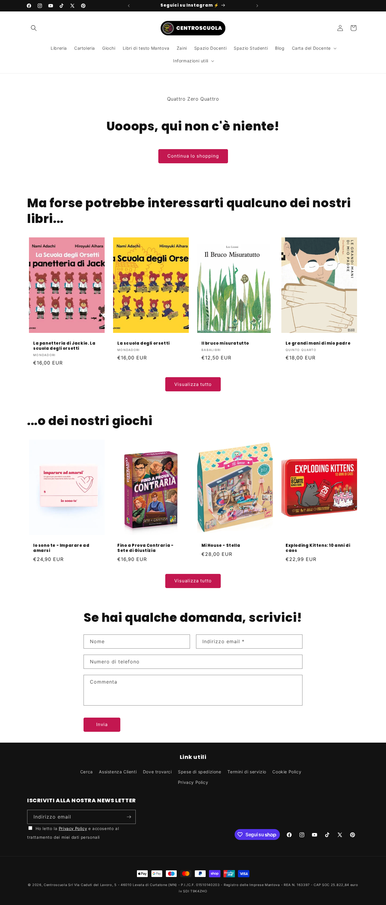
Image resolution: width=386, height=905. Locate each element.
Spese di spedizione (199, 771)
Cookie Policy (286, 771)
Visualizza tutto (193, 384)
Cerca (86, 771)
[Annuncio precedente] (128, 5)
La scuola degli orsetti (143, 343)
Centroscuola (55, 885)
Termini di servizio (246, 771)
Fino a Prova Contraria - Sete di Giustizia (145, 548)
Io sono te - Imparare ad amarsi (61, 548)
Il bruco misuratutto (225, 343)
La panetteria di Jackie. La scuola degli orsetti (64, 346)
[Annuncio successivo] (257, 5)
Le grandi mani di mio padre (318, 343)
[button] (33, 28)
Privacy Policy (193, 782)
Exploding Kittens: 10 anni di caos (318, 548)
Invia (102, 724)
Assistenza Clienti (118, 771)
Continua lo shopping (193, 156)
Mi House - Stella (220, 545)
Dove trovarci (157, 771)
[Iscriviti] (128, 817)
